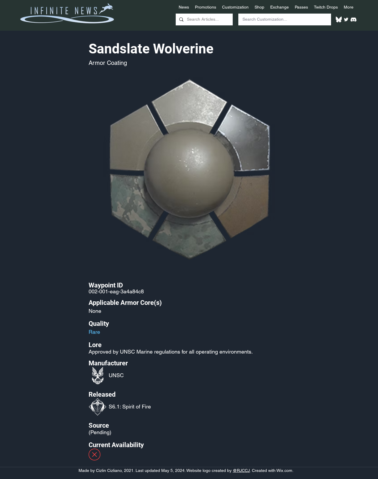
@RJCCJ (241, 470)
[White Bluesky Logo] (339, 19)
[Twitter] (346, 19)
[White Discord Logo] (353, 19)
